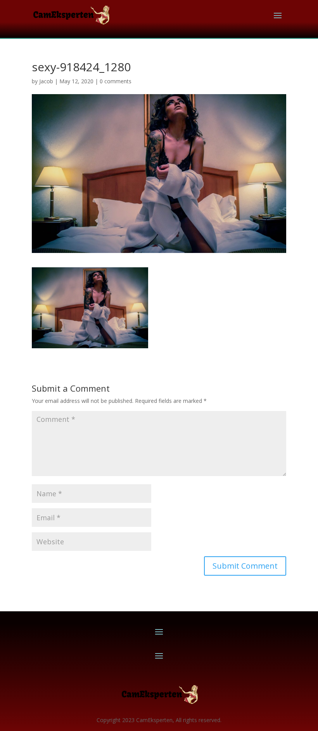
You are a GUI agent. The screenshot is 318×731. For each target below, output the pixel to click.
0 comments (115, 81)
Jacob (46, 81)
